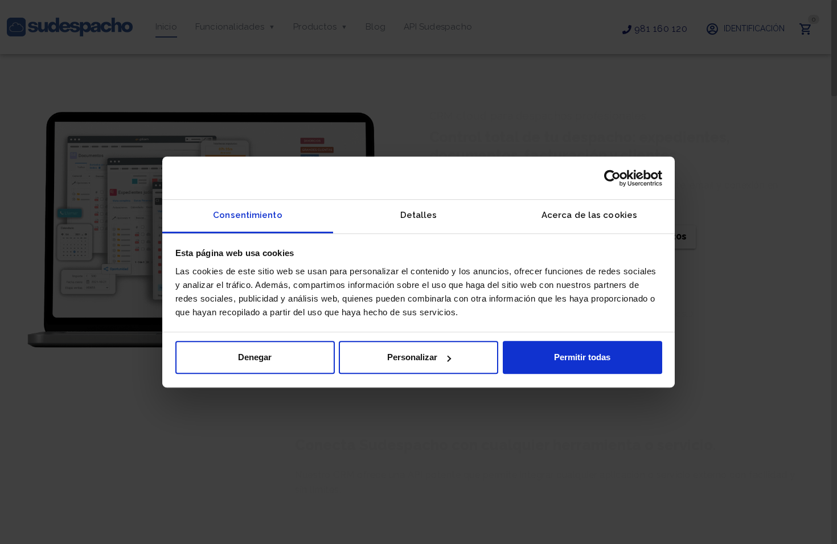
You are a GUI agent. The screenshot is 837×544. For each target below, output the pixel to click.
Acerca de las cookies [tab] (589, 215)
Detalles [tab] (418, 215)
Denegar (255, 357)
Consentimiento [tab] (247, 215)
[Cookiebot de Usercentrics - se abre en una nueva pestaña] (612, 178)
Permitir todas (582, 357)
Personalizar (412, 357)
